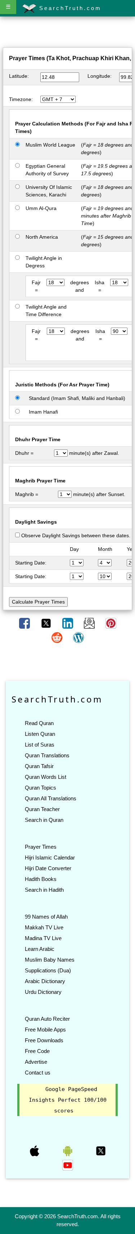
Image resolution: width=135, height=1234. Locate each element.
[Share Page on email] (90, 623)
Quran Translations (47, 755)
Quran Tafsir (39, 766)
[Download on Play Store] (68, 1150)
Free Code (37, 1051)
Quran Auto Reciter (47, 1019)
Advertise (36, 1062)
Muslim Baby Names (50, 960)
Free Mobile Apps (45, 1029)
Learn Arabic (39, 949)
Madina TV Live (43, 938)
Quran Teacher (42, 809)
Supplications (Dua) (48, 970)
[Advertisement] (67, 33)
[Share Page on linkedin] (68, 623)
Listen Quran (40, 734)
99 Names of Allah (46, 917)
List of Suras (39, 745)
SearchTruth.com (69, 8)
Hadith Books (41, 879)
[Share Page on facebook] (25, 623)
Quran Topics (40, 788)
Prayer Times (41, 847)
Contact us (37, 1072)
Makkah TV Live (44, 927)
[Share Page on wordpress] (78, 637)
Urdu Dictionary (43, 992)
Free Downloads (44, 1040)
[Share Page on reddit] (57, 637)
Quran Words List (45, 777)
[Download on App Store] (35, 1150)
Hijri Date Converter (48, 868)
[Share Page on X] (47, 623)
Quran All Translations (50, 798)
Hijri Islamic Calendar (50, 857)
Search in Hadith (44, 890)
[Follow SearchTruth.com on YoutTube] (68, 1165)
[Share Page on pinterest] (111, 623)
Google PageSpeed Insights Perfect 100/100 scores (68, 1100)
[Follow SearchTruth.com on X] (101, 1150)
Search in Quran (44, 820)
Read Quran (39, 723)
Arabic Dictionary (45, 981)
